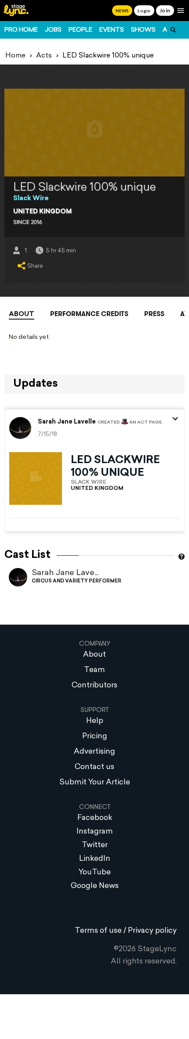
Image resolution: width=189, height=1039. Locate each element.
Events (111, 30)
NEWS (122, 10)
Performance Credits (89, 314)
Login (144, 10)
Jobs (53, 30)
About (21, 314)
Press (154, 314)
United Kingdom (42, 212)
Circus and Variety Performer (76, 581)
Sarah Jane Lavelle (67, 422)
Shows (143, 30)
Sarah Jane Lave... (65, 573)
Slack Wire (31, 198)
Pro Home (21, 30)
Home (15, 55)
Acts (44, 55)
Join (165, 10)
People (80, 30)
